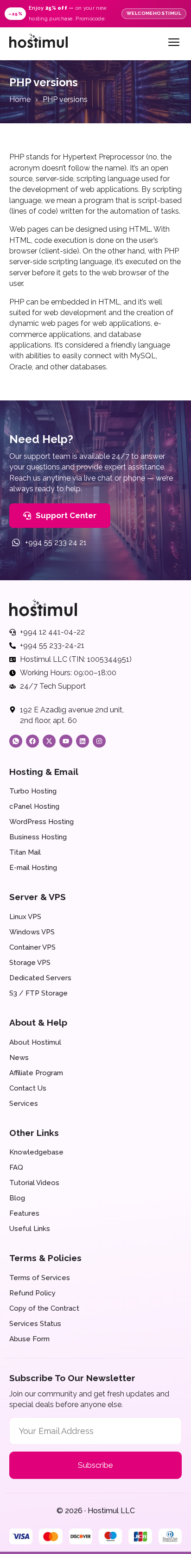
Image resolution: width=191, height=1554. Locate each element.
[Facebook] (32, 741)
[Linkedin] (82, 741)
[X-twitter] (49, 741)
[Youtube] (65, 741)
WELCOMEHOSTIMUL (154, 13)
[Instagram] (99, 741)
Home (20, 99)
